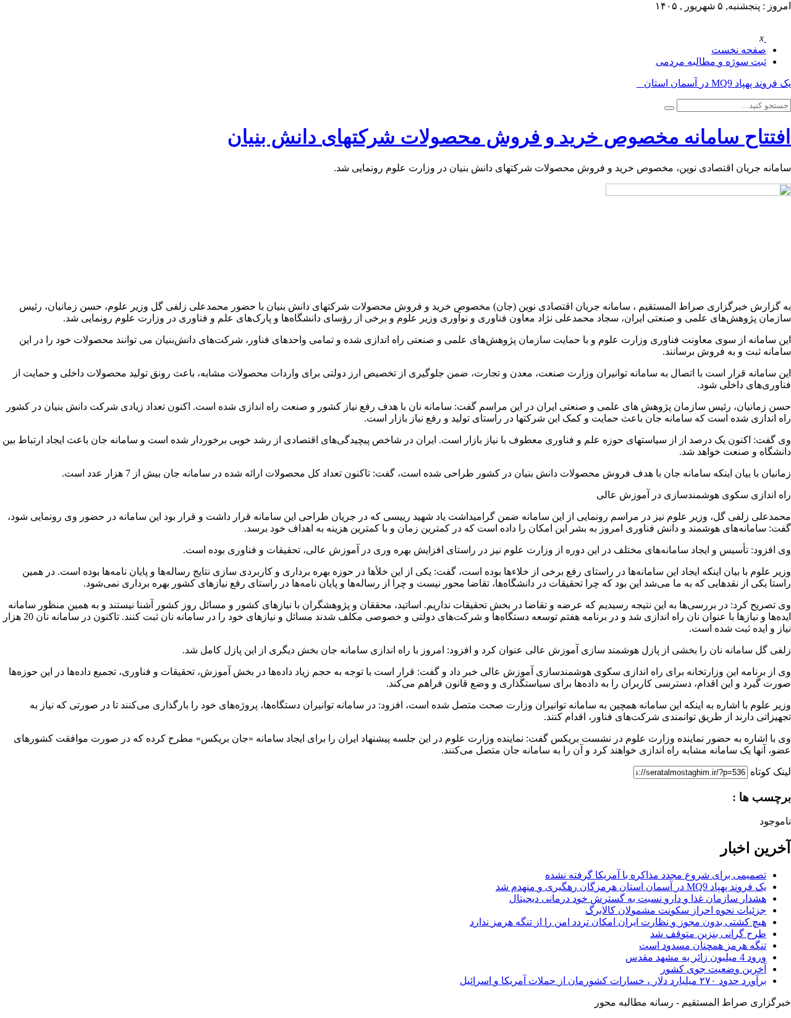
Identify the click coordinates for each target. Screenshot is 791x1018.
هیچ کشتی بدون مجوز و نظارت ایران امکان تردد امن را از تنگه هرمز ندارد (618, 922)
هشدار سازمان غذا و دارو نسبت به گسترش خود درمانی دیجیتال (637, 898)
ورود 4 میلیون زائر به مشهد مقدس (695, 957)
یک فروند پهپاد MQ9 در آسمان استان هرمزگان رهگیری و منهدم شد (631, 886)
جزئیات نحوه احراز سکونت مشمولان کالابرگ (675, 910)
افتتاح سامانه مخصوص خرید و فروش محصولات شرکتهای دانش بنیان (509, 136)
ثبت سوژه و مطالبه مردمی (711, 61)
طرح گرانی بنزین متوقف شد (708, 933)
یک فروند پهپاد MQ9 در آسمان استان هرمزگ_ (698, 83)
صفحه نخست (738, 50)
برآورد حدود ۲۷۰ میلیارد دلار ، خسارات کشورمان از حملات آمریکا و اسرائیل (613, 980)
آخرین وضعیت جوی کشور (713, 969)
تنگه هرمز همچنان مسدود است (702, 945)
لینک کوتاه (770, 771)
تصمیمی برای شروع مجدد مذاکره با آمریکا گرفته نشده (655, 875)
